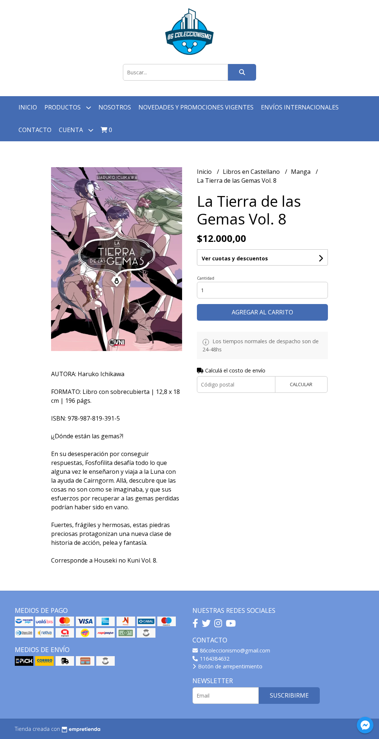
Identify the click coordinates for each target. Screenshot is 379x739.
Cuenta (71, 130)
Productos (63, 107)
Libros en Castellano (252, 172)
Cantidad (205, 278)
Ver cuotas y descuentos (235, 258)
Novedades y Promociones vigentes (196, 107)
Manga (301, 172)
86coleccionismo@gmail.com (234, 650)
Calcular (301, 384)
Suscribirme (289, 695)
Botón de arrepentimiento (229, 666)
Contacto (35, 130)
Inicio (28, 107)
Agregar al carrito (262, 312)
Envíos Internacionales (300, 107)
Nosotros (114, 107)
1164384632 (213, 658)
